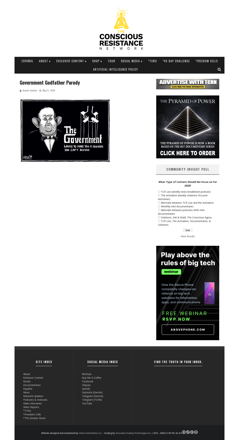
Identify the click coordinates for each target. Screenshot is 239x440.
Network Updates (33, 396)
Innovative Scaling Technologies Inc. (133, 433)
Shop (96, 61)
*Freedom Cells (206, 61)
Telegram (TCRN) (92, 399)
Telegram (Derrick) (92, 396)
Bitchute (87, 374)
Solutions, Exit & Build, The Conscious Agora (186, 217)
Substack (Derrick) (92, 392)
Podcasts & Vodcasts (35, 399)
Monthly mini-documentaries (177, 206)
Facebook (87, 381)
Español (27, 61)
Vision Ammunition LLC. (90, 433)
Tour (111, 61)
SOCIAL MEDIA (130, 61)
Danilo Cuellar (30, 90)
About (43, 61)
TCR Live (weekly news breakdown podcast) (186, 191)
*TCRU (152, 61)
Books (27, 381)
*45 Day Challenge (176, 61)
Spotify (86, 388)
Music (26, 392)
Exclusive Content (70, 61)
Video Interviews (32, 403)
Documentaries (32, 385)
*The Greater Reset (34, 418)
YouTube (87, 403)
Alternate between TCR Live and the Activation (187, 202)
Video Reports (31, 407)
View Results (188, 236)
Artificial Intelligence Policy (115, 69)
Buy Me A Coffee (91, 377)
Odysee (86, 385)
